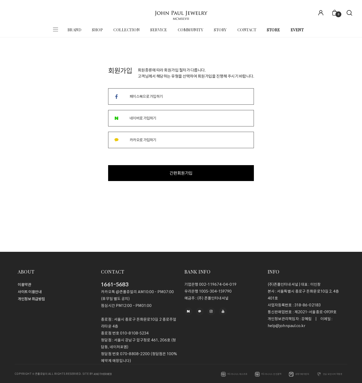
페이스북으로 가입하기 (146, 96)
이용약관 (24, 285)
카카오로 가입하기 (143, 140)
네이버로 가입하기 (143, 118)
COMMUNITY (191, 29)
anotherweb (103, 374)
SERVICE (158, 29)
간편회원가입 (181, 173)
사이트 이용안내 (30, 292)
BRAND (75, 29)
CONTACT (247, 29)
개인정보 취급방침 (31, 299)
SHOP (97, 29)
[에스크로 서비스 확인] (223, 374)
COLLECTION (126, 29)
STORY (220, 29)
